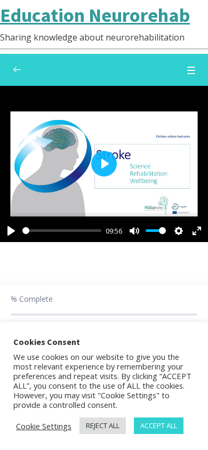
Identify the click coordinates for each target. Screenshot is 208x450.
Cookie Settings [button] (43, 426)
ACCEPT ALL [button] (158, 425)
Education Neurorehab (95, 15)
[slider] (61, 231)
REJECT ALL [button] (102, 425)
